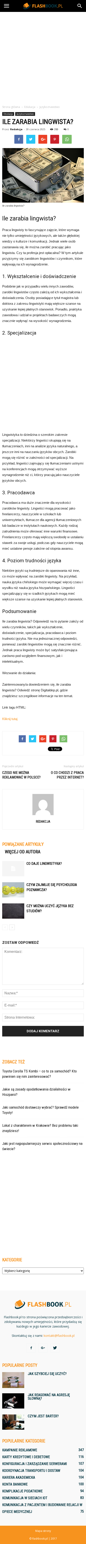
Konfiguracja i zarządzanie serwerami (34, 1464)
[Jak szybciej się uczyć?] (13, 1380)
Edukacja (8, 113)
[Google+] (43, 1348)
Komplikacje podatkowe (22, 1491)
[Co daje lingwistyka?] (13, 868)
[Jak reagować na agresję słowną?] (13, 1401)
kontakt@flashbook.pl (59, 1335)
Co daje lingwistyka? (44, 863)
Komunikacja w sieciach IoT (24, 1498)
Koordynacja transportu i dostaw (31, 1471)
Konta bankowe (15, 1484)
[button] (80, 6)
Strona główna (11, 107)
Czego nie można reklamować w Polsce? (21, 775)
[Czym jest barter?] (13, 1422)
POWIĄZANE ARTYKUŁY (23, 844)
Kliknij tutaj (9, 719)
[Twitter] (54, 1348)
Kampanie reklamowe (19, 1450)
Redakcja (16, 129)
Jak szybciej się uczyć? (47, 1374)
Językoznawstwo (25, 113)
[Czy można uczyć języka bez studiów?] (13, 911)
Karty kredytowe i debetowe (26, 1457)
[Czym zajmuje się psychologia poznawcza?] (13, 889)
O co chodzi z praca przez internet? (67, 775)
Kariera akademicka (18, 1477)
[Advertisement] (43, 57)
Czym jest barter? (43, 1416)
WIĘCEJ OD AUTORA (22, 851)
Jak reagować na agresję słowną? (49, 1397)
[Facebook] (31, 1348)
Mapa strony (43, 1531)
